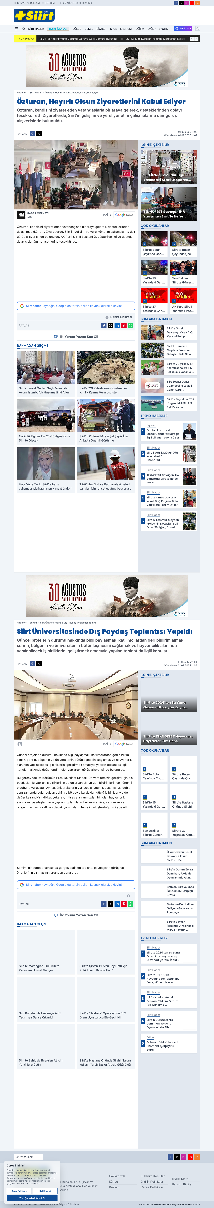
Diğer (151, 28)
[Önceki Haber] (192, 39)
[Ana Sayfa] (23, 28)
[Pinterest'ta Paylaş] (124, 325)
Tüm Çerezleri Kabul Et (32, 1198)
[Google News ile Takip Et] (124, 214)
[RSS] (197, 3)
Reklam (35, 3)
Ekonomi (126, 28)
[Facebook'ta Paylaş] (32, 133)
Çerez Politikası (152, 1187)
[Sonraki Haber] (196, 39)
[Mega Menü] (16, 29)
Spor (113, 28)
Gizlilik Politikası (152, 1181)
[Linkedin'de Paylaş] (117, 325)
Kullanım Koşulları (153, 1176)
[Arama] (197, 28)
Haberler (21, 92)
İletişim (50, 3)
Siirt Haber (36, 28)
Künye (21, 3)
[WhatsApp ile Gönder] (130, 325)
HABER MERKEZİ (37, 215)
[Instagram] (186, 3)
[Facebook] (176, 3)
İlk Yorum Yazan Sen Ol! (79, 337)
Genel (89, 28)
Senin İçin (185, 28)
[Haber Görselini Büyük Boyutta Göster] (76, 174)
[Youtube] (192, 3)
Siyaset (101, 28)
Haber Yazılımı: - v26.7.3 (169, 1204)
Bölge (77, 28)
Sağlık (163, 28)
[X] (181, 3)
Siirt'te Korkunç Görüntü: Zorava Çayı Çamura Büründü (78, 38)
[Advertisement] (76, 272)
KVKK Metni (180, 1179)
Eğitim (140, 28)
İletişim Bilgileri (182, 1184)
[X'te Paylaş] (39, 133)
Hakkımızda (117, 1176)
